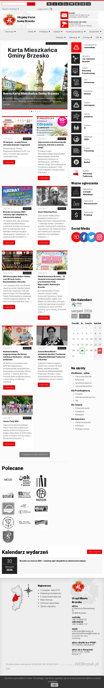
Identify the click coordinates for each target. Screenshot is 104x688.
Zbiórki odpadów (48, 606)
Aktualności (27, 138)
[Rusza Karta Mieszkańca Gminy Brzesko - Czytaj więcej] (34, 75)
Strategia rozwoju (82, 429)
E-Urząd (86, 37)
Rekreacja (73, 37)
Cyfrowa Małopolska (83, 386)
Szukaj (31, 4)
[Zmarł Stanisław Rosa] (52, 196)
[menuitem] (9, 32)
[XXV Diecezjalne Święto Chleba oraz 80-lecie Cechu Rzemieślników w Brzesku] (17, 261)
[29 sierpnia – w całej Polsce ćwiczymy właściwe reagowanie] (17, 126)
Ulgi (76, 400)
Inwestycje (43, 32)
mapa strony (43, 9)
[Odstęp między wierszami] (77, 4)
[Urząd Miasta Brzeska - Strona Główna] (78, 590)
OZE (97, 37)
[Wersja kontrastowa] (49, 4)
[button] (5, 77)
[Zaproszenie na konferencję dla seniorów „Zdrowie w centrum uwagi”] (52, 126)
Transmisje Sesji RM (83, 377)
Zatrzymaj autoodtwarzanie (56, 43)
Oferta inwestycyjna (83, 422)
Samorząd (9, 32)
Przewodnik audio (82, 408)
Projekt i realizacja (78, 665)
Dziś (74, 316)
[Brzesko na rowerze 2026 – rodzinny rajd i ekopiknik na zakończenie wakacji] (17, 196)
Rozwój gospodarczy (74, 32)
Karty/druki (79, 380)
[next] (87, 316)
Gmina (30, 32)
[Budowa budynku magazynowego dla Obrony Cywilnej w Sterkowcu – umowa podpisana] (17, 336)
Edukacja (59, 37)
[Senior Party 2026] (17, 406)
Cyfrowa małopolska (49, 603)
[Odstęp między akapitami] (71, 4)
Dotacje (57, 32)
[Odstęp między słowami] (82, 4)
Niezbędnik (79, 415)
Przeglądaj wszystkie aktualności (34, 454)
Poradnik (78, 394)
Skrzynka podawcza (83, 383)
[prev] (82, 316)
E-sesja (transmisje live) (50, 596)
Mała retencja (46, 600)
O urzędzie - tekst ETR (50, 590)
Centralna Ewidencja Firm (85, 397)
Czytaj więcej (9, 162)
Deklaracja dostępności (50, 593)
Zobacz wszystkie (94, 552)
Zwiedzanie (79, 411)
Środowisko (94, 32)
